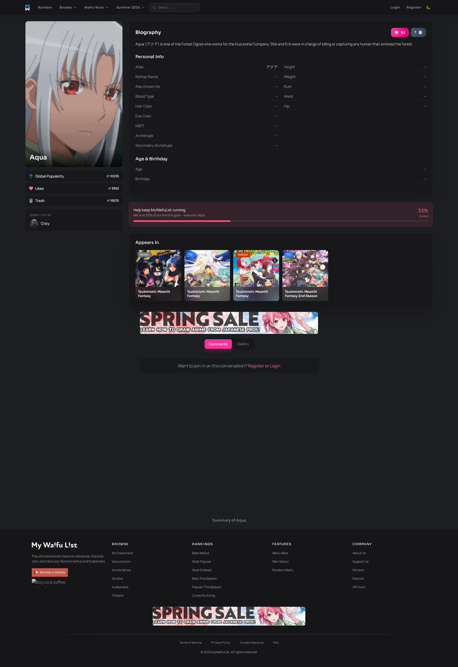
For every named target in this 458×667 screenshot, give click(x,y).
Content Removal (251, 642)
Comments (218, 343)
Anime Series (121, 570)
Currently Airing (203, 595)
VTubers (118, 595)
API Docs (359, 587)
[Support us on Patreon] (50, 572)
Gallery (243, 343)
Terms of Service (190, 642)
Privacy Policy (220, 642)
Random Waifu (282, 570)
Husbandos (120, 587)
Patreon (358, 570)
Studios (117, 578)
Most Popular (201, 561)
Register (414, 7)
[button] (68, 7)
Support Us (360, 561)
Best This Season (204, 578)
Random (45, 7)
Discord (358, 578)
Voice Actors (121, 561)
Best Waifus (200, 553)
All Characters (122, 553)
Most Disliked (202, 570)
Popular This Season (206, 587)
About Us (359, 553)
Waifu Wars (280, 553)
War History (280, 561)
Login (395, 7)
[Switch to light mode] (428, 7)
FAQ (276, 642)
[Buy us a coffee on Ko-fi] (50, 583)
